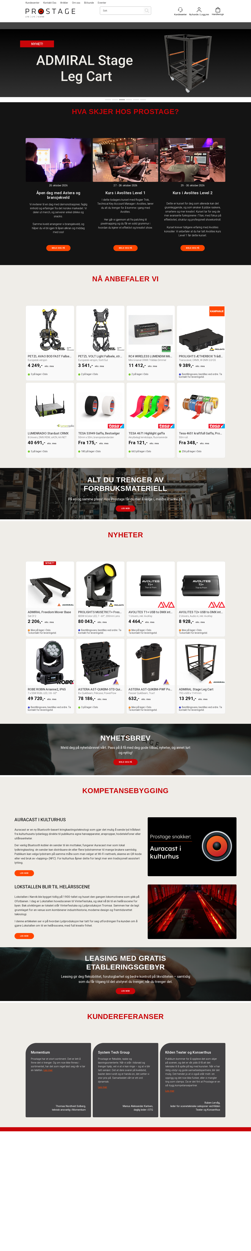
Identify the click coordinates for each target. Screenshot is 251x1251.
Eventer (102, 2)
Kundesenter (32, 2)
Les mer (125, 508)
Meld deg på (58, 248)
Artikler (64, 2)
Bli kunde (89, 2)
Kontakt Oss (49, 2)
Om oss (76, 2)
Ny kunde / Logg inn (199, 14)
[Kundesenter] (180, 10)
